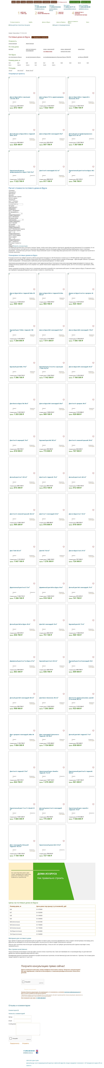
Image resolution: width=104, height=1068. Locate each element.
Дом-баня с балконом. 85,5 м (48, 698)
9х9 (88, 62)
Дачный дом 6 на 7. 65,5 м (18, 477)
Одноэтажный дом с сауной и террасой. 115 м (78, 809)
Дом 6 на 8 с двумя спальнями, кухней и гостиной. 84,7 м (81, 698)
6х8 (27, 62)
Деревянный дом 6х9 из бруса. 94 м (51, 587)
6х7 (44, 62)
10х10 (19, 65)
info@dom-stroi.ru (39, 9)
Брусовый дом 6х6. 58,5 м (47, 440)
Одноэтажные (13, 43)
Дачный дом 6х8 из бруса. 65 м (20, 624)
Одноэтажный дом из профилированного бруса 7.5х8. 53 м (22, 171)
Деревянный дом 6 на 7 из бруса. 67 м (22, 661)
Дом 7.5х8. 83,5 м (15, 550)
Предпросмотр (14, 1043)
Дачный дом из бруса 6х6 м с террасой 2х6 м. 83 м (22, 134)
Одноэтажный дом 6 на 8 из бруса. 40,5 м (81, 171)
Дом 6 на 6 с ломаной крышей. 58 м (80, 440)
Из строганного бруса (15, 57)
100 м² (10, 70)
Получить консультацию (20, 246)
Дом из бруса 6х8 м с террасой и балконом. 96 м (79, 97)
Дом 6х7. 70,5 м (44, 550)
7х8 (53, 62)
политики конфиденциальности (72, 992)
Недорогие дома (65, 51)
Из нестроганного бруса (33, 57)
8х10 (79, 62)
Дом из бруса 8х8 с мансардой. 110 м (81, 330)
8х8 (62, 62)
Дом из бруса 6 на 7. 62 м (77, 514)
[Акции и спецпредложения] (74, 25)
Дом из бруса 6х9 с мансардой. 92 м (80, 367)
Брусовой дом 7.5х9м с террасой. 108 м (21, 330)
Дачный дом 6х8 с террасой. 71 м (80, 734)
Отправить (25, 1043)
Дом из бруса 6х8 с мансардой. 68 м (51, 403)
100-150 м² (20, 70)
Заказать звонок (86, 2)
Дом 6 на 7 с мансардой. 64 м (48, 514)
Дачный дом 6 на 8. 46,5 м (77, 477)
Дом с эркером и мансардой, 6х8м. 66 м (22, 735)
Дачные (11, 49)
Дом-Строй (17, 7)
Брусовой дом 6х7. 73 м (76, 624)
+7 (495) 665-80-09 (40, 7)
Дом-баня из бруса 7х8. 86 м (19, 403)
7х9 (36, 65)
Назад (10, 215)
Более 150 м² (29, 70)
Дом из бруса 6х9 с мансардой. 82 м (51, 330)
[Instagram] (37, 1051)
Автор (10, 1017)
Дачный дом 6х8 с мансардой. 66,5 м (22, 698)
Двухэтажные (30, 43)
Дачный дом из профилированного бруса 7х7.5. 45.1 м (80, 134)
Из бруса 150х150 (66, 57)
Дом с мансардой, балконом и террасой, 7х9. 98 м (49, 735)
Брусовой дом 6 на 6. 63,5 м (48, 661)
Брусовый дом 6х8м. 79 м (18, 367)
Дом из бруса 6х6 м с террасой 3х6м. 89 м (22, 294)
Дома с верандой (66, 49)
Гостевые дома (47, 51)
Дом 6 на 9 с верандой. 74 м (19, 440)
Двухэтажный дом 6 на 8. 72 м (20, 587)
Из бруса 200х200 (83, 57)
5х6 (10, 62)
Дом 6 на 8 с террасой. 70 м (48, 477)
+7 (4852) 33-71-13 (69, 7)
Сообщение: (12, 1024)
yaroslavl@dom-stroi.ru (70, 9)
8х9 (70, 62)
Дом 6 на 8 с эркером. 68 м (77, 403)
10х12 (27, 65)
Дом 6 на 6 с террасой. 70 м (19, 771)
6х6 (18, 62)
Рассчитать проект (75, 2)
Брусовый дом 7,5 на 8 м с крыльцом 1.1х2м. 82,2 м (51, 367)
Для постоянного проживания (31, 50)
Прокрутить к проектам (41, 37)
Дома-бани (81, 49)
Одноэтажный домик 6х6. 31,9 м (50, 845)
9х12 (10, 65)
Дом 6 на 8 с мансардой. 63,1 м (49, 170)
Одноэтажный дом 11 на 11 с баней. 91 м (22, 809)
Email (10, 1020)
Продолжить (12, 209)
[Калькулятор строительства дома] (30, 25)
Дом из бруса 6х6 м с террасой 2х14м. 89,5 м (51, 294)
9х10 (44, 65)
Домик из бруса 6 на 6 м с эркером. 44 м (81, 294)
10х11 (53, 65)
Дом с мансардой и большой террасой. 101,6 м (19, 845)
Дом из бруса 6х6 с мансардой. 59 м (51, 134)
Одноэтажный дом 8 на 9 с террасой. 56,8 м (81, 772)
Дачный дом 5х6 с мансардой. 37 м (80, 587)
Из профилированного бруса (52, 57)
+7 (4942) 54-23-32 (55, 7)
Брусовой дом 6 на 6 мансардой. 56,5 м (81, 661)
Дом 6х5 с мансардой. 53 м (48, 624)
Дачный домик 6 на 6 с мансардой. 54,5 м (50, 809)
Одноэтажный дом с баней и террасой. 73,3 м (48, 772)
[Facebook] (37, 1053)
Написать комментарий (17, 1013)
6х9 (36, 62)
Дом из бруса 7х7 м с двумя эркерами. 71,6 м (51, 97)
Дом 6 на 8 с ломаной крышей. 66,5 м (22, 514)
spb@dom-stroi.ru (83, 9)
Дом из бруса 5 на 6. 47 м (77, 550)
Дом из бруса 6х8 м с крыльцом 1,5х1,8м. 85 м (20, 97)
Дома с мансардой (48, 49)
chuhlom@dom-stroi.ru (53, 9)
